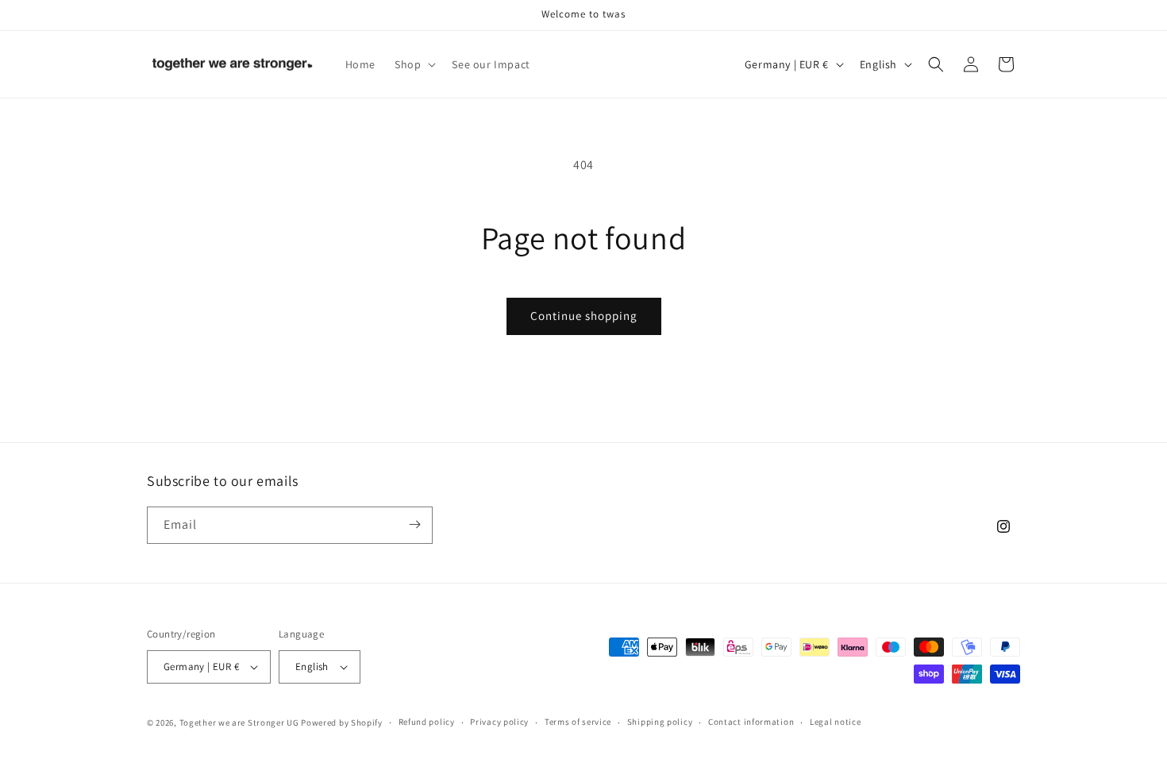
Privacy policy (499, 721)
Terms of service (578, 721)
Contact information (751, 721)
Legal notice (835, 721)
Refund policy (427, 721)
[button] (413, 64)
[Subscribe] (414, 524)
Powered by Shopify (342, 722)
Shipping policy (660, 721)
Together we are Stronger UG (239, 722)
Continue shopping (583, 315)
